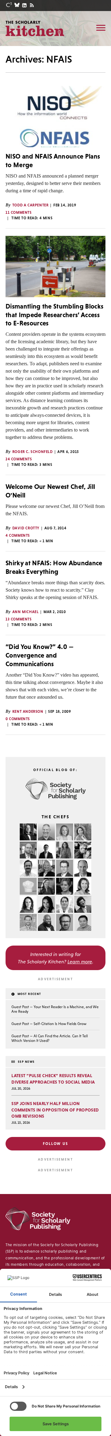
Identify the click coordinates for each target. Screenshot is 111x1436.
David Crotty (25, 528)
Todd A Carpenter (30, 205)
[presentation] (55, 116)
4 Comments (18, 535)
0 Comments (18, 719)
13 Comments (19, 619)
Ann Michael (25, 612)
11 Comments (19, 212)
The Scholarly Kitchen (35, 28)
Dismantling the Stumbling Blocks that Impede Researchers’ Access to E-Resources (54, 314)
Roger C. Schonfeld (32, 452)
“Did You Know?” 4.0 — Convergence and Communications (40, 655)
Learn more (80, 961)
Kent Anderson (27, 711)
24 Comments (19, 459)
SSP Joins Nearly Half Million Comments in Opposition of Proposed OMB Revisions (55, 1110)
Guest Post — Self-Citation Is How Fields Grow (48, 1024)
